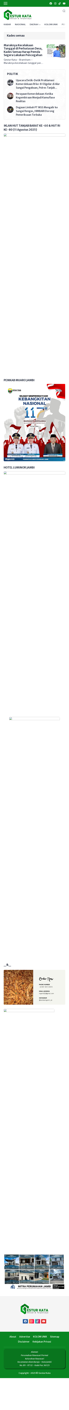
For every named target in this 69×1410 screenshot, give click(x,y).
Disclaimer (24, 1341)
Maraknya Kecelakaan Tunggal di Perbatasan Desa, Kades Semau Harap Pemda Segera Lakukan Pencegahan (23, 50)
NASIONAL (20, 24)
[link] (50, 3)
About (12, 1336)
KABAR (7, 24)
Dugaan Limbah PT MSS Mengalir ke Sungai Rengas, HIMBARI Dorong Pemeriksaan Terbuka (37, 111)
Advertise (24, 1336)
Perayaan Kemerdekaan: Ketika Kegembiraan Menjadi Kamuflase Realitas (35, 97)
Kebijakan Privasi (42, 1341)
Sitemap (54, 1336)
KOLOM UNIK (51, 24)
